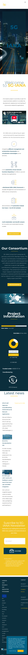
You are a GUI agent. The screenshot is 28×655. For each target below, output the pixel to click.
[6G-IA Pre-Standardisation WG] (7, 437)
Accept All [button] (20, 650)
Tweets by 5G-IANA (20, 403)
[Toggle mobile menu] (25, 2)
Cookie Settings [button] (12, 650)
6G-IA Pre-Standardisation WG (6, 443)
